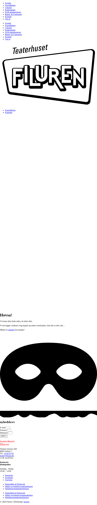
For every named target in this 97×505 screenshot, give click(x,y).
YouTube (8, 480)
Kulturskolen (10, 10)
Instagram (9, 475)
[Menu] (48, 164)
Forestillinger (10, 5)
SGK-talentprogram (13, 12)
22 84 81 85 (9, 453)
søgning (11, 330)
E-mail (3, 427)
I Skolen (8, 8)
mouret (26, 502)
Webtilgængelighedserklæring (17, 489)
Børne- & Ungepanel (13, 14)
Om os (7, 19)
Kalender (8, 112)
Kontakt (8, 17)
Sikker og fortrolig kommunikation (19, 486)
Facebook (9, 478)
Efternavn (4, 433)
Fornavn (3, 430)
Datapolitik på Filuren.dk (15, 484)
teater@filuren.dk (7, 456)
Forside (8, 3)
